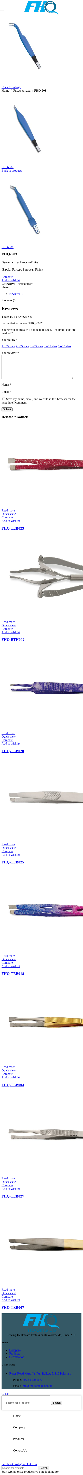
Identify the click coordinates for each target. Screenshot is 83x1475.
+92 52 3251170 (32, 1379)
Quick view (9, 514)
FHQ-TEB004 (13, 1085)
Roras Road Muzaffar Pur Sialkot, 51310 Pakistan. (40, 1373)
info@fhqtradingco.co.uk (37, 1385)
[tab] (45, 294)
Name (6, 384)
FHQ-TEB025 (13, 862)
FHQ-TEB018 (13, 974)
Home (6, 90)
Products (14, 1353)
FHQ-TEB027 (13, 1196)
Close (5, 1393)
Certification (16, 1357)
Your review (10, 352)
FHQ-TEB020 (13, 751)
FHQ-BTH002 (13, 640)
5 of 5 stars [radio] (64, 346)
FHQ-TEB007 (13, 1307)
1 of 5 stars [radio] (8, 346)
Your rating (10, 339)
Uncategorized (22, 90)
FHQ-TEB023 (13, 528)
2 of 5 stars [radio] (22, 346)
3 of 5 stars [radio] (36, 346)
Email (6, 391)
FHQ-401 (8, 247)
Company (15, 1350)
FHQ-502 (8, 167)
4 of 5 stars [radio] (50, 346)
